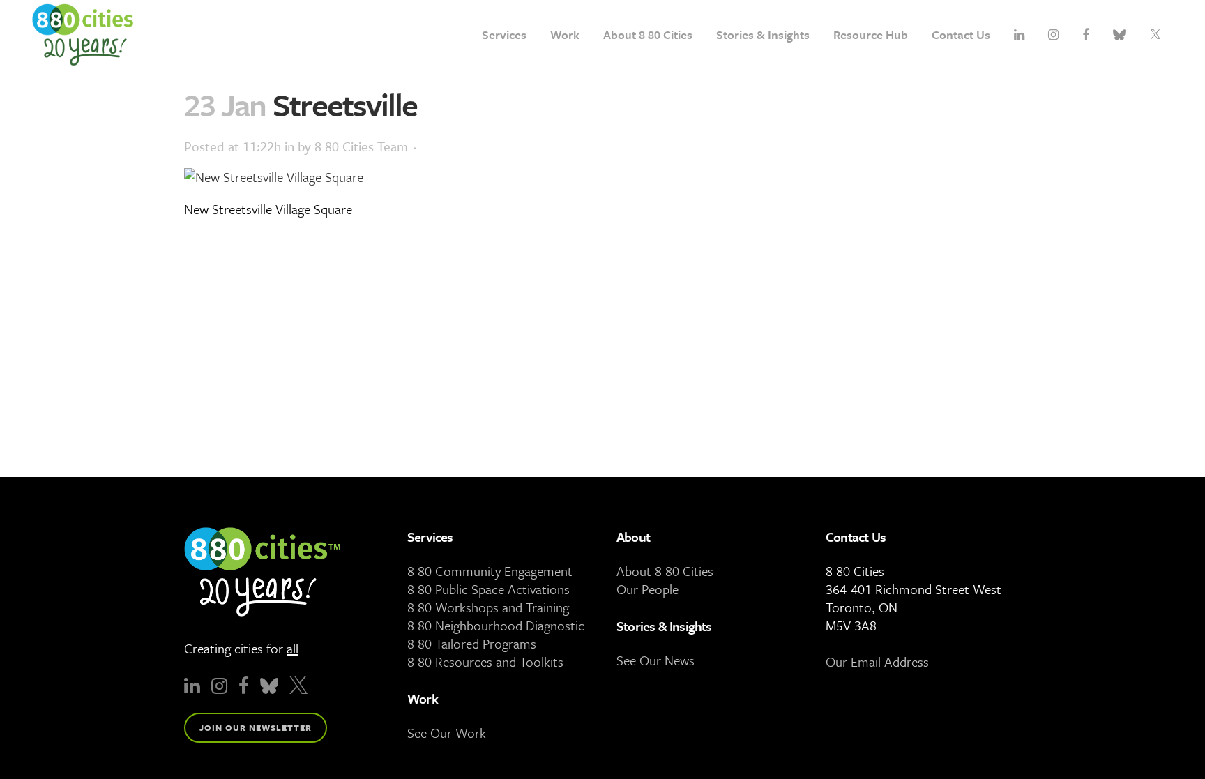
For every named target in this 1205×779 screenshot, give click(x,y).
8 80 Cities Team (361, 146)
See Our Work (446, 732)
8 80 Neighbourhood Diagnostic (495, 625)
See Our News (655, 660)
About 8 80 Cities (664, 570)
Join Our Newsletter (255, 727)
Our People (647, 589)
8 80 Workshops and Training (488, 607)
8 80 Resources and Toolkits (485, 661)
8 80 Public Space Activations (488, 589)
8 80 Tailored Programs (471, 643)
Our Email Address (877, 661)
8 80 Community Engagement (490, 570)
